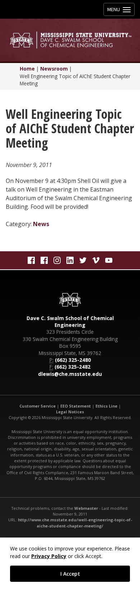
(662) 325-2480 (73, 359)
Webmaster (86, 508)
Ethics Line (106, 406)
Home (27, 68)
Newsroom (54, 68)
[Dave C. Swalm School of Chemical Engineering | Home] (70, 40)
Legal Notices (70, 411)
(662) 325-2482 (72, 366)
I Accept (70, 573)
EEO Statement (75, 406)
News (41, 224)
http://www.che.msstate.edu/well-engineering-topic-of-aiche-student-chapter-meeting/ (75, 522)
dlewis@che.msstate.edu (70, 373)
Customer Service (37, 406)
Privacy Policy (48, 556)
